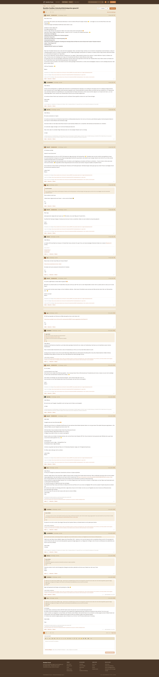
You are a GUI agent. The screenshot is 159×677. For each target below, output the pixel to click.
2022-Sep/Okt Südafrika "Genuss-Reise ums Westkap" (60, 358)
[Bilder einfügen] (88, 638)
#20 (114, 598)
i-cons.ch (62, 674)
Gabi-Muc (48, 109)
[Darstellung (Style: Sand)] (108, 2)
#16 (114, 509)
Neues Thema (69, 669)
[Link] (79, 638)
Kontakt (106, 670)
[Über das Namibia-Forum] (44, 2)
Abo (80, 669)
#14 (114, 415)
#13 (114, 396)
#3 (114, 109)
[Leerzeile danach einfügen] (76, 638)
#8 (114, 257)
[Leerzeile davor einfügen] (74, 638)
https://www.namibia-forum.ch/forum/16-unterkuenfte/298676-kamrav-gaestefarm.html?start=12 (66, 319)
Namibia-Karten (95, 669)
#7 (114, 236)
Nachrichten (82, 667)
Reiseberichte (69, 665)
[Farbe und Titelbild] (107, 8)
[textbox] (79, 644)
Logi (47, 185)
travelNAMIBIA (50, 82)
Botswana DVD (46, 252)
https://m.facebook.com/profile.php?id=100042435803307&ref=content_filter (95, 477)
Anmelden (113, 2)
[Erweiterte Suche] (102, 2)
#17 (114, 533)
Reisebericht (108, 243)
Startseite (58, 2)
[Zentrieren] (70, 638)
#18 (114, 555)
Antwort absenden (110, 652)
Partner (93, 667)
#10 (114, 313)
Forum (70, 2)
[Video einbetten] (83, 638)
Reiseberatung (69, 670)
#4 (114, 147)
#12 (114, 365)
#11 (114, 330)
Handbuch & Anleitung (84, 670)
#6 (114, 209)
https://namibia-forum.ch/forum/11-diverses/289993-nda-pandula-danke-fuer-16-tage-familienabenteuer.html (73, 72)
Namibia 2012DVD (47, 249)
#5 (114, 184)
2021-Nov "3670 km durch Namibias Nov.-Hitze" (78, 358)
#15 (114, 467)
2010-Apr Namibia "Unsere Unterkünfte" (86, 359)
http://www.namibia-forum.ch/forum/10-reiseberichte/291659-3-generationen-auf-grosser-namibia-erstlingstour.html (64, 499)
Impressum (107, 664)
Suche (68, 667)
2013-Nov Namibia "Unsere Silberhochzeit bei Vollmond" (69, 359)
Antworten (113, 8)
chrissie (48, 236)
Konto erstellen (82, 665)
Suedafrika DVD (47, 251)
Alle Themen (64, 2)
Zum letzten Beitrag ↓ (111, 12)
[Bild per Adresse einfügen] (85, 638)
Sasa (48, 467)
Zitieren (53, 78)
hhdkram (48, 555)
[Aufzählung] (68, 638)
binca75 (48, 15)
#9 (114, 278)
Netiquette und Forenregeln (110, 669)
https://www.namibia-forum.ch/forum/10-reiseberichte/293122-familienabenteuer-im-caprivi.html (68, 74)
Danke (45, 78)
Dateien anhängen (48, 649)
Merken (102, 8)
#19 (114, 577)
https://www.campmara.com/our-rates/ (52, 264)
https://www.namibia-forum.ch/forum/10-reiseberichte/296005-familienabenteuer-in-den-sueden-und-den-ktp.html (74, 179)
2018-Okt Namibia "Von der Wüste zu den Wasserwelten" (97, 358)
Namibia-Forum (49, 2)
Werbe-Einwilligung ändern (110, 667)
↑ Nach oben (113, 632)
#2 (114, 82)
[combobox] (95, 2)
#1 (114, 15)
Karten (93, 665)
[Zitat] (72, 638)
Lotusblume (49, 330)
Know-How (76, 2)
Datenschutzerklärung (109, 665)
